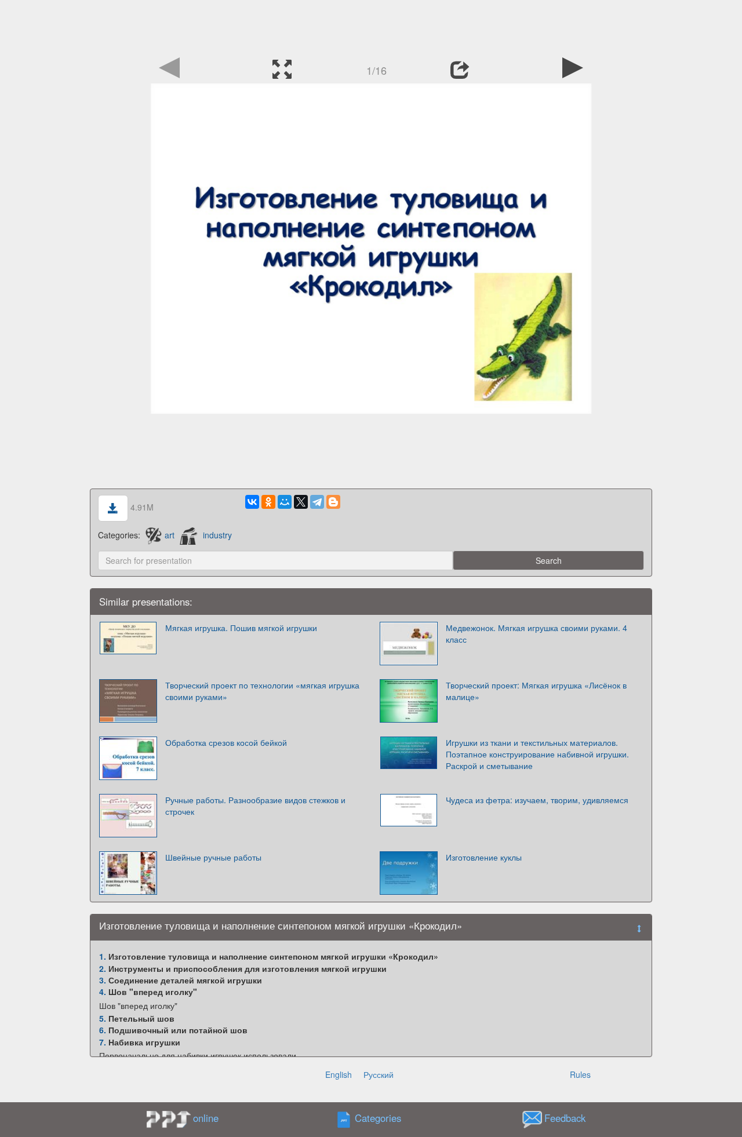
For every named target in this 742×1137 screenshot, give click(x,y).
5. (102, 1018)
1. (102, 956)
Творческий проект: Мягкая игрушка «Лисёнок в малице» (536, 690)
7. (102, 1042)
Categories (378, 1118)
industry (217, 535)
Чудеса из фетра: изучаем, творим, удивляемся (537, 800)
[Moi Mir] (285, 502)
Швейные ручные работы (213, 857)
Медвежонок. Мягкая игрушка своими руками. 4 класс (536, 633)
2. (102, 968)
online (206, 1118)
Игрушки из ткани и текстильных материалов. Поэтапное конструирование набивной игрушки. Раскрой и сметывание (537, 754)
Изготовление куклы (484, 857)
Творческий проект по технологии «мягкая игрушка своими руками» (262, 690)
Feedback (564, 1118)
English (338, 1074)
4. (102, 991)
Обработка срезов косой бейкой (226, 742)
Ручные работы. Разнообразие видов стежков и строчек (255, 805)
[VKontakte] (252, 502)
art (169, 535)
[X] (301, 502)
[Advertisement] (371, 26)
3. (102, 980)
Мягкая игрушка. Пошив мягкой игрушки (241, 627)
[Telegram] (317, 502)
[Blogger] (333, 502)
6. (102, 1030)
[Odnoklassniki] (268, 502)
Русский (378, 1074)
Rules (580, 1074)
